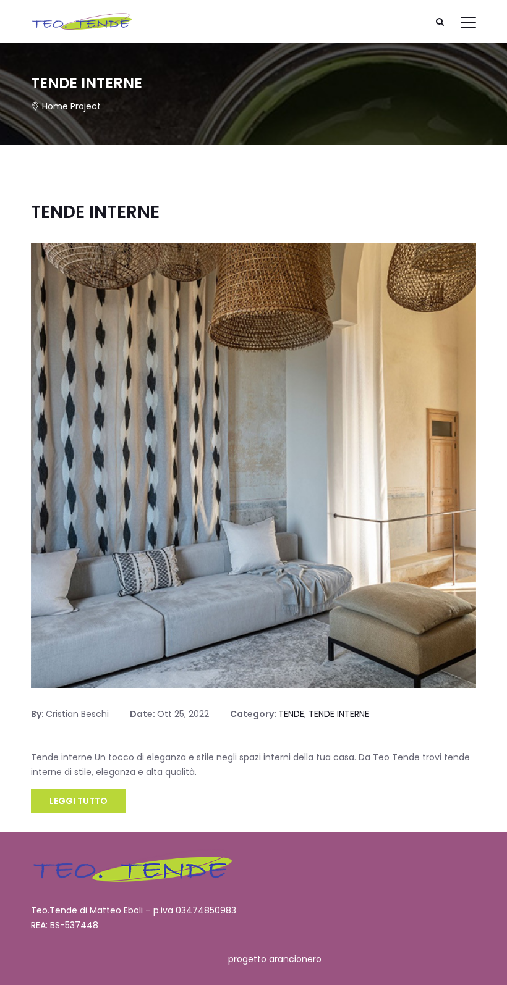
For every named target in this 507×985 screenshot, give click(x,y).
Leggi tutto (78, 801)
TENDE (291, 714)
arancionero (295, 959)
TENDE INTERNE (95, 212)
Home (55, 106)
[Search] (439, 21)
